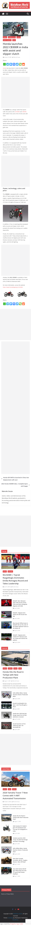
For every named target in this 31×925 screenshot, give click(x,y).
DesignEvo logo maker (16, 924)
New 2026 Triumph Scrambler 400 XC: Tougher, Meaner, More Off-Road (20, 860)
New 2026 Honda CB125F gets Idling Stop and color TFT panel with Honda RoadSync (19, 871)
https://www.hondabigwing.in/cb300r (13, 287)
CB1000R (17, 111)
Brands (5, 37)
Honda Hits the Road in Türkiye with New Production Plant (13, 675)
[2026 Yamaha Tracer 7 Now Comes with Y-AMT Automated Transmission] (15, 779)
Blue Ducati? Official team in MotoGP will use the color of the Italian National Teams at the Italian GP (20, 625)
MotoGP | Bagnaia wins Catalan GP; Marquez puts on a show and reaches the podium (20, 637)
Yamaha (14, 789)
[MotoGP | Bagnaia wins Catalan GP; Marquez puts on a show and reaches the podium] (6, 638)
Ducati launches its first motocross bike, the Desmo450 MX (19, 725)
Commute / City (12, 37)
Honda (18, 37)
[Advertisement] (15, 92)
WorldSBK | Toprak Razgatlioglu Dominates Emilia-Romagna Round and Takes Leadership (15, 579)
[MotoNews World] (3, 14)
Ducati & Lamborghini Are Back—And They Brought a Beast (20, 705)
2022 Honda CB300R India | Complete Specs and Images (14, 485)
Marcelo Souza (16, 57)
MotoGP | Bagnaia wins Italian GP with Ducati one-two (20, 614)
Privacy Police (10, 894)
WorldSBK (10, 571)
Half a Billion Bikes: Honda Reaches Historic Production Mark (20, 694)
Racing (4, 571)
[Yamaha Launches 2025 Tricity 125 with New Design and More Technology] (6, 841)
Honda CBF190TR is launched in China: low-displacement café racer (16, 479)
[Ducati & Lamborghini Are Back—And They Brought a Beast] (6, 706)
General (10, 668)
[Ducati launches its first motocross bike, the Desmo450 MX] (6, 726)
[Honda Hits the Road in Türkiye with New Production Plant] (15, 658)
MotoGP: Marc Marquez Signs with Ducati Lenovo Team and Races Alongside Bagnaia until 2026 (20, 603)
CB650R (24, 111)
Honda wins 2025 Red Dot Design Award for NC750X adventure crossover (20, 715)
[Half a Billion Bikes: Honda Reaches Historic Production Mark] (6, 696)
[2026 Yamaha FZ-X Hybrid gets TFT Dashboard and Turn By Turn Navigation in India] (6, 829)
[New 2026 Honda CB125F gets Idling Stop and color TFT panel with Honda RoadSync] (6, 872)
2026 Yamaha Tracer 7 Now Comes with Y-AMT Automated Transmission (15, 795)
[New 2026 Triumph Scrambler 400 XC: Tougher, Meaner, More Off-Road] (6, 861)
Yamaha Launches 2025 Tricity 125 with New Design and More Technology (20, 839)
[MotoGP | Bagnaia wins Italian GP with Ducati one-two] (6, 615)
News (14, 40)
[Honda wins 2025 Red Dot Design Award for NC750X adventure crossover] (6, 716)
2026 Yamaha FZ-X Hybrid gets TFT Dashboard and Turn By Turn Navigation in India (20, 828)
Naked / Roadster (7, 40)
